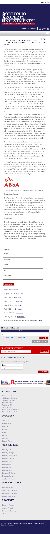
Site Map (5, 438)
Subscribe (43, 372)
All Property (6, 514)
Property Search (7, 461)
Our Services (6, 423)
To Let (20, 338)
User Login (45, 2)
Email (6, 265)
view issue (19, 293)
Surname (7, 259)
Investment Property (9, 511)
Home (24, 29)
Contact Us (32, 29)
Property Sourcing (8, 458)
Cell (5, 270)
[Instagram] (42, 29)
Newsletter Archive (36, 320)
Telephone (7, 276)
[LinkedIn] (47, 29)
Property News (7, 467)
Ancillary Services (8, 479)
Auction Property (8, 508)
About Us (5, 421)
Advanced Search (40, 341)
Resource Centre (8, 476)
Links (4, 432)
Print (44, 39)
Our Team (5, 426)
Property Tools (7, 470)
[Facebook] (39, 29)
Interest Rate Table (8, 496)
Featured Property (8, 505)
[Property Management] (25, 386)
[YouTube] (44, 29)
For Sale (8, 338)
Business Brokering (8, 473)
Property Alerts (7, 464)
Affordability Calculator (10, 490)
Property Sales (7, 450)
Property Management (9, 455)
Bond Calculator (7, 487)
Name (6, 254)
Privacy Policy (7, 441)
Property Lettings (8, 453)
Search (43, 338)
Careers (5, 429)
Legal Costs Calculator (10, 493)
